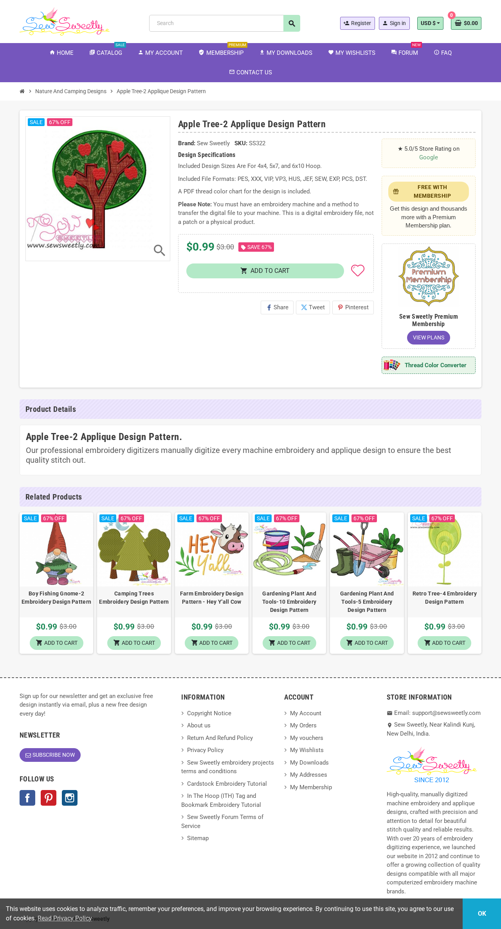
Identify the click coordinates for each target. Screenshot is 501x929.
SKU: (240, 143)
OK (482, 913)
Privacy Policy (205, 750)
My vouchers (306, 737)
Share (277, 307)
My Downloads (309, 762)
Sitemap (198, 838)
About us (199, 725)
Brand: (186, 143)
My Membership (311, 787)
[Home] (22, 91)
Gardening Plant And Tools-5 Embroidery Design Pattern (367, 601)
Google (428, 157)
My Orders (303, 725)
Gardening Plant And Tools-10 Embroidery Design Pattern (289, 601)
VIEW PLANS (428, 337)
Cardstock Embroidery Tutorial (227, 783)
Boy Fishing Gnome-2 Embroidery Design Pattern (56, 597)
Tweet (313, 307)
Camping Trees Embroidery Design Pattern (134, 597)
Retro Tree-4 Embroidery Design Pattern (445, 597)
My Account (305, 713)
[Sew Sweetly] (65, 20)
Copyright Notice (209, 713)
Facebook (27, 798)
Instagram (69, 798)
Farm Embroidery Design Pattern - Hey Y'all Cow (211, 597)
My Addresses (308, 774)
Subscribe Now (53, 755)
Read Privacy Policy (65, 918)
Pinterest (353, 307)
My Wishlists (307, 750)
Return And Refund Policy (220, 737)
